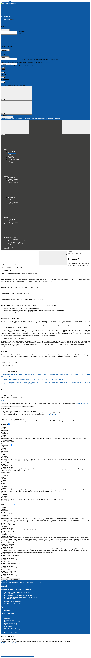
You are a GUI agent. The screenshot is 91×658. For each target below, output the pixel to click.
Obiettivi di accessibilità (11, 625)
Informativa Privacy (9, 620)
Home (69, 251)
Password (20, 33)
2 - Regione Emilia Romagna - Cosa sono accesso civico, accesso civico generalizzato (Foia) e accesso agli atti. (32, 379)
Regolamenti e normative (74, 253)
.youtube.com (5, 475)
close (2, 134)
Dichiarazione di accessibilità (12, 623)
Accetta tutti (28, 406)
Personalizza (4, 406)
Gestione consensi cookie (11, 628)
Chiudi (3, 72)
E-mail (19, 59)
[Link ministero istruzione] (8, 3)
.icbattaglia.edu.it (6, 445)
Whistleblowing (8, 626)
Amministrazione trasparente (12, 629)
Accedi (3, 23)
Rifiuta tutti (15, 406)
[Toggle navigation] (15, 127)
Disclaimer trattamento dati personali (11, 643)
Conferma (9, 117)
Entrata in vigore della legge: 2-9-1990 (21, 383)
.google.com (4, 424)
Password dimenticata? (7, 36)
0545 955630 (10, 594)
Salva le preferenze (14, 579)
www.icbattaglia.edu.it (7, 504)
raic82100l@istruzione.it (22, 595)
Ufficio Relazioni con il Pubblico (13, 622)
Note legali (7, 618)
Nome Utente (21, 31)
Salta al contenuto (6, 1)
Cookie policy (8, 617)
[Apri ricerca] (76, 127)
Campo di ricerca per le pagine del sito (11, 264)
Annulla (3, 117)
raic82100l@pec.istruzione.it (23, 597)
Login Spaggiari (46, 62)
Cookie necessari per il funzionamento (11, 419)
